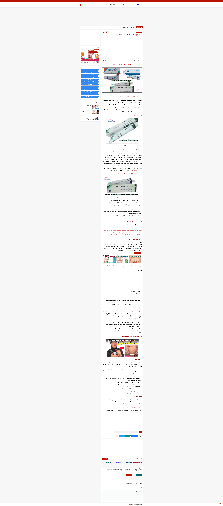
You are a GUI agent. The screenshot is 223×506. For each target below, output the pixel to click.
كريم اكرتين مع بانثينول (110, 311)
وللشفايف (111, 170)
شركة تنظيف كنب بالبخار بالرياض (89, 81)
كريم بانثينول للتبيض (133, 170)
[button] (135, 436)
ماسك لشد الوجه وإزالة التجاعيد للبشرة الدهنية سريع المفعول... (122, 27)
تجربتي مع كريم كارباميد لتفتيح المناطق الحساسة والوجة (117, 471)
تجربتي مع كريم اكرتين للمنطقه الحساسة (127, 218)
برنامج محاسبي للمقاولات (90, 96)
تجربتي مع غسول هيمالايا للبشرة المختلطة (123, 266)
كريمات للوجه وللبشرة (117, 432)
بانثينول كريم (125, 432)
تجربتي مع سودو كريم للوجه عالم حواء (128, 483)
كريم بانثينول (139, 362)
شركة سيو (90, 69)
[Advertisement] (111, 17)
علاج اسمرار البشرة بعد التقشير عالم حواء (138, 483)
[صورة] (95, 107)
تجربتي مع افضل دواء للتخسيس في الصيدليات (87, 107)
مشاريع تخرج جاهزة (90, 94)
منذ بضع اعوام (138, 263)
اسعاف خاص (89, 84)
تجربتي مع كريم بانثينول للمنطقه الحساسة (133, 311)
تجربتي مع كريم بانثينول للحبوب (133, 242)
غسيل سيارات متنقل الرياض (89, 72)
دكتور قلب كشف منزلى (89, 74)
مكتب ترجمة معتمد (89, 79)
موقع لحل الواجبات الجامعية (89, 77)
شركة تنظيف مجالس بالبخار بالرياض (90, 89)
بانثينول (130, 432)
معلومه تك (136, 4)
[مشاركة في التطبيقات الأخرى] (117, 436)
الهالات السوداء (108, 159)
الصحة (105, 4)
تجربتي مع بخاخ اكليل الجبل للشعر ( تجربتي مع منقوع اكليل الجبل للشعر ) (86, 118)
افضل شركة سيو (89, 86)
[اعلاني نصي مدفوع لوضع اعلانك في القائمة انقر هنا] (81, 68)
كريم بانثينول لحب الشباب (111, 244)
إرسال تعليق (138, 491)
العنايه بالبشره (139, 32)
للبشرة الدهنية (110, 165)
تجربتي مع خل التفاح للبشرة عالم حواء (90, 62)
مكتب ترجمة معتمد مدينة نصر (90, 91)
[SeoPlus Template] (142, 504)
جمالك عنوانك (112, 4)
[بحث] (80, 5)
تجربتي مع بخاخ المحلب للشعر (86, 111)
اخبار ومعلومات (125, 4)
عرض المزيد (105, 458)
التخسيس (119, 4)
